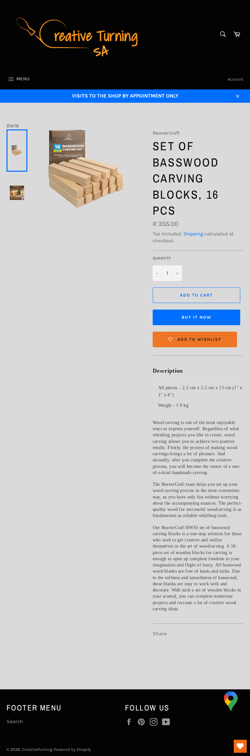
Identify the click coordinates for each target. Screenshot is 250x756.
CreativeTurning (37, 749)
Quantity (162, 258)
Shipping (193, 234)
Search (15, 721)
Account (235, 79)
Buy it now (197, 317)
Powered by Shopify (72, 749)
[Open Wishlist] (240, 746)
